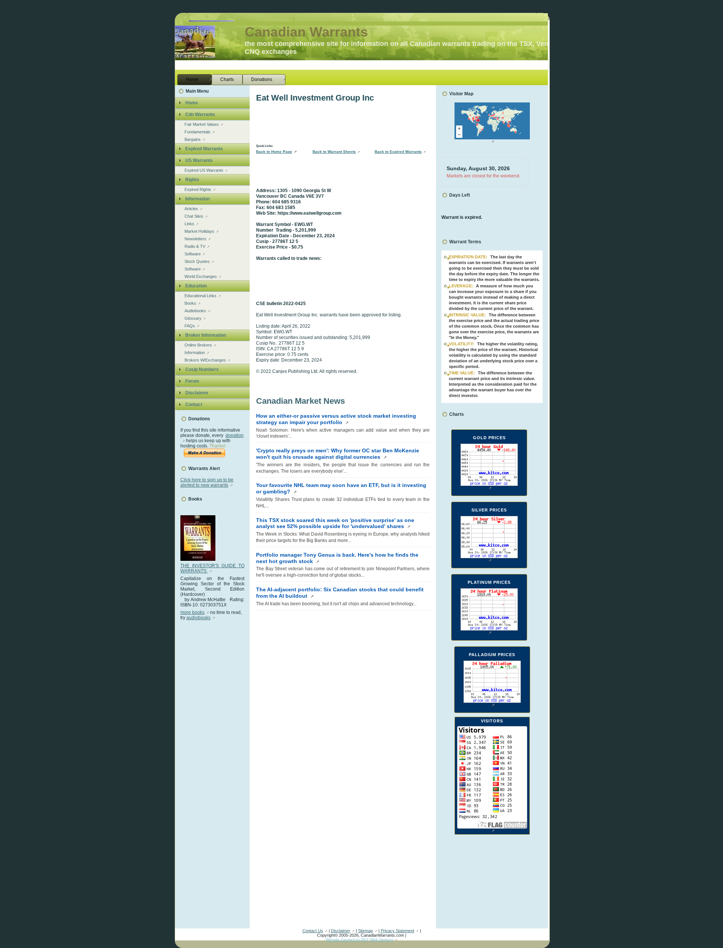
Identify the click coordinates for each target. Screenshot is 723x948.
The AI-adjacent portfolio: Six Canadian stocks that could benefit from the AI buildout (340, 592)
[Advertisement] (210, 733)
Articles (191, 208)
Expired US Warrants (204, 170)
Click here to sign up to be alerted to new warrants (206, 482)
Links (189, 223)
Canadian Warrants (306, 32)
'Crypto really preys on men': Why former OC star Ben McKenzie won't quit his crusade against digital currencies (337, 453)
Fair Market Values (202, 124)
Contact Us (312, 930)
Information (195, 352)
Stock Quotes (197, 261)
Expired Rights (198, 189)
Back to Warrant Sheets (334, 152)
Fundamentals (197, 132)
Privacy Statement (397, 930)
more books (192, 612)
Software (193, 254)
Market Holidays (199, 231)
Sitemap (365, 930)
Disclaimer (340, 930)
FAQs (190, 326)
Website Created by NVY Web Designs (359, 939)
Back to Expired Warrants (398, 152)
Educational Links (201, 295)
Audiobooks (195, 310)
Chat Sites (194, 216)
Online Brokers (198, 345)
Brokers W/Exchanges (205, 360)
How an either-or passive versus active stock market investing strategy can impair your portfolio (336, 419)
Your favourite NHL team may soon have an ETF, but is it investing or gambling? (341, 488)
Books (190, 303)
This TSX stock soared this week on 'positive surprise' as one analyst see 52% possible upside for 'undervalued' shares (335, 523)
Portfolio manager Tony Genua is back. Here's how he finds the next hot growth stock (337, 558)
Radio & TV (195, 246)
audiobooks (198, 617)
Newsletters (195, 239)
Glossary (193, 318)
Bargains (193, 139)
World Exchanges (201, 276)
